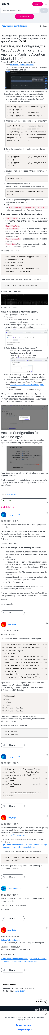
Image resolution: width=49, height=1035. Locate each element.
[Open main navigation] (46, 4)
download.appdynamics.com (22, 65)
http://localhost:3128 (18, 835)
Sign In (37, 4)
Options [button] (42, 26)
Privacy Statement (23, 1025)
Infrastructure (12, 495)
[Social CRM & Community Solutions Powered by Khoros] (41, 1001)
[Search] (44, 10)
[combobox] (24, 10)
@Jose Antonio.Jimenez (11, 940)
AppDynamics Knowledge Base (14, 26)
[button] (4, 501)
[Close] (45, 1014)
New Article (24, 16)
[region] (24, 1023)
